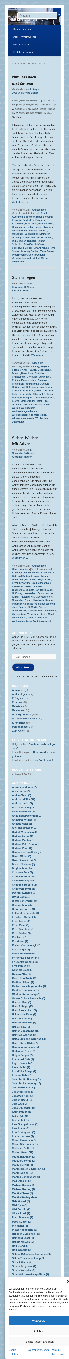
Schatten (35, 397)
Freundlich (18, 383)
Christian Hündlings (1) (25, 876)
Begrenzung (44, 370)
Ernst (15, 583)
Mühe (29, 394)
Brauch (16, 373)
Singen (28, 248)
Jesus (40, 387)
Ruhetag (31, 241)
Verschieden (19, 258)
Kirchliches (18, 722)
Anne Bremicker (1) (23, 811)
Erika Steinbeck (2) (23, 929)
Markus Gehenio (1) (23, 1160)
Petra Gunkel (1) (21, 1221)
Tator (39, 401)
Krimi (38, 390)
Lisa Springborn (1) (23, 1132)
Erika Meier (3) (20, 925)
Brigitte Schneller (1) (24, 868)
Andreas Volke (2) (22, 803)
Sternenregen (23, 277)
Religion (48, 394)
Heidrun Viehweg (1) (24, 1022)
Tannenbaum (19, 610)
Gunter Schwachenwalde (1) (28, 998)
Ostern (28, 600)
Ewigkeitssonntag (41, 583)
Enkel (48, 579)
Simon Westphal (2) (23, 1270)
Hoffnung (31, 387)
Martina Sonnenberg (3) (26, 1176)
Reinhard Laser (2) (23, 1237)
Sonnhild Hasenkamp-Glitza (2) (30, 1274)
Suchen (35, 251)
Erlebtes (17, 702)
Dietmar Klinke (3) (22, 905)
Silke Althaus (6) (21, 1262)
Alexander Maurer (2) (24, 787)
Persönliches (20, 726)
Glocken (37, 586)
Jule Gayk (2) (19, 1103)
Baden (33, 370)
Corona (44, 576)
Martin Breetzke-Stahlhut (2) (28, 1168)
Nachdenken (31, 234)
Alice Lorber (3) (21, 791)
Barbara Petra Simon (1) (26, 844)
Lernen (16, 230)
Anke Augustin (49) (23, 807)
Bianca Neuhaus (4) (23, 864)
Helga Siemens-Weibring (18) (29, 1039)
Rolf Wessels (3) (21, 1250)
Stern (51, 397)
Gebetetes (18, 706)
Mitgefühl (38, 394)
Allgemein (37, 363)
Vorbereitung (19, 614)
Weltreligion (40, 415)
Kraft (31, 390)
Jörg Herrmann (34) (23, 1087)
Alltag (36, 366)
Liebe (22, 394)
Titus (46, 401)
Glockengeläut (20, 590)
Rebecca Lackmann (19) (26, 1233)
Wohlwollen (41, 418)
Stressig (25, 251)
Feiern (28, 586)
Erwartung (24, 583)
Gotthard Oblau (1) (23, 982)
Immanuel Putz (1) (23, 1059)
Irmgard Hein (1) (21, 1075)
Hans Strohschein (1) (24, 1010)
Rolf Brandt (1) (20, 1245)
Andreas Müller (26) (23, 799)
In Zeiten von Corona (24, 718)
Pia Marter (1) (20, 1225)
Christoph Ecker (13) (24, 888)
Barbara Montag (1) (23, 840)
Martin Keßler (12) (22, 1172)
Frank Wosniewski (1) (24, 953)
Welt (29, 258)
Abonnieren (23, 667)
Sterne (51, 248)
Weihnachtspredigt (22, 415)
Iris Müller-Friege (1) (24, 1071)
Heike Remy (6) (21, 1026)
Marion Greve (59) (22, 1152)
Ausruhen (17, 216)
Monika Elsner (30, 92)
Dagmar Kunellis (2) (23, 892)
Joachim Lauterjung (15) (26, 1083)
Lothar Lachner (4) (23, 1136)
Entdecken (28, 220)
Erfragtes (17, 698)
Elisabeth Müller (21, 290)
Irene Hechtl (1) (21, 1067)
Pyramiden (18, 603)
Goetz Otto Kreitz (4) (24, 978)
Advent (16, 572)
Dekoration (18, 579)
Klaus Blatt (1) (20, 1120)
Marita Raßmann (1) (23, 1156)
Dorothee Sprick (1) (23, 909)
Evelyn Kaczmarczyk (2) (26, 945)
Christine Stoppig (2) (24, 884)
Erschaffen (18, 223)
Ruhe (15, 241)
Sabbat (41, 241)
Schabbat (17, 244)
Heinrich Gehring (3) (24, 1034)
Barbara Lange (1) (22, 836)
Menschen (17, 234)
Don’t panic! (46, 760)
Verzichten (50, 610)
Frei (27, 223)
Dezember (31, 579)
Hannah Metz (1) (21, 1002)
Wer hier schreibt (22, 44)
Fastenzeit (17, 586)
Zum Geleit (18, 730)
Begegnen (29, 216)
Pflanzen (35, 237)
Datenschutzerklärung (38, 1350)
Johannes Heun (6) (23, 1091)
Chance (35, 576)
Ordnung (16, 237)
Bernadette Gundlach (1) (26, 852)
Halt (37, 590)
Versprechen (30, 404)
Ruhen (22, 241)
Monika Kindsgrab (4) (24, 1197)
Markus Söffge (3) (22, 1164)
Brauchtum (27, 373)
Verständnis (44, 404)
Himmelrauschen (22, 29)
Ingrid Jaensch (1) (22, 1063)
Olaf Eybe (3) (19, 1205)
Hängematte (18, 227)
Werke (44, 258)
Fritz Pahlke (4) (21, 965)
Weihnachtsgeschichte (24, 411)
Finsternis (43, 380)
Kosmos (48, 227)
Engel (41, 579)
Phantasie (46, 237)
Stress (15, 251)
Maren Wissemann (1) (25, 1144)
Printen (49, 600)
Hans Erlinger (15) (22, 1006)
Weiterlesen (20, 202)
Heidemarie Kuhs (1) (24, 1014)
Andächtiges (39, 210)
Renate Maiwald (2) (23, 1241)
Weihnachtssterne (22, 621)
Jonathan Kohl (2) (22, 1095)
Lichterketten (44, 597)
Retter (15, 397)
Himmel (38, 227)
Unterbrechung (36, 254)
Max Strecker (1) (21, 1181)
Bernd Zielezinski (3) (24, 860)
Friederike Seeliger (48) (25, 957)
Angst (25, 370)
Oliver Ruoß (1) (21, 1213)
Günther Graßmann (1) (25, 990)
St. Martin (33, 607)
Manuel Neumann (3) (24, 1140)
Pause (26, 237)
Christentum (19, 376)
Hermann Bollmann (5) (25, 1047)
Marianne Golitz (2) (23, 1148)
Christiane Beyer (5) (23, 880)
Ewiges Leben (28, 380)
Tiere (43, 251)
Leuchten (48, 390)
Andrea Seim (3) (21, 795)
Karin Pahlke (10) (22, 1112)
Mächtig (33, 230)
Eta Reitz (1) (19, 937)
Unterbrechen (19, 254)
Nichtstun (44, 234)
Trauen (50, 251)
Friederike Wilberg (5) (25, 961)
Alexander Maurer (22, 456)
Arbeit (36, 213)
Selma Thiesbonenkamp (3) (28, 1258)
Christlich (32, 376)
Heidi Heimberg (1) (23, 1018)
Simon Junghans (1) (24, 1266)
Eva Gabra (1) (20, 941)
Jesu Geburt (30, 593)
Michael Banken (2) (23, 1185)
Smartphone (40, 248)
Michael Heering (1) (23, 1189)
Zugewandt (18, 421)
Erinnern (40, 220)
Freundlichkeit (32, 383)
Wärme (16, 408)
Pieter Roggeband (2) (24, 1229)
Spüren (22, 607)
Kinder (15, 597)
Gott (50, 223)
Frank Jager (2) (21, 949)
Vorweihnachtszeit (37, 614)
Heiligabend (18, 387)
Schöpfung (18, 248)
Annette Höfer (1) (22, 823)
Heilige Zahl (46, 590)
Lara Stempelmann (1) (25, 1124)
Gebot (34, 223)
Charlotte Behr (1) (22, 872)
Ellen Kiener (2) (21, 921)
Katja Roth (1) (20, 1116)
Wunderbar (18, 261)
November (18, 600)
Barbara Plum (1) (22, 848)
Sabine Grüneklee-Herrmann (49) (31, 1254)
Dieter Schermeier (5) (24, 901)
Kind (25, 390)
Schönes (39, 244)
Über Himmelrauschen (25, 37)
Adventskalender (30, 572)
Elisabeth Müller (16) (24, 917)
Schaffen (28, 244)
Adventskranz (48, 572)
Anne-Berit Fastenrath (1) (26, 815)
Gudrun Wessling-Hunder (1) (29, 986)
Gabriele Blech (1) (22, 970)
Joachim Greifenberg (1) (26, 1079)
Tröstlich (32, 610)
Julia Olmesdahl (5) (23, 1107)
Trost (40, 610)
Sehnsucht (31, 603)
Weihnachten (28, 408)
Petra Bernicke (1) (22, 1217)
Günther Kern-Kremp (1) (26, 994)
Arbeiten (45, 213)
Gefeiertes (18, 710)
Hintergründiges (21, 569)
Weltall (36, 258)
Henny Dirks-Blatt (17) (25, 1043)
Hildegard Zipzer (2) (23, 1051)
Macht (24, 230)
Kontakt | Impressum (23, 52)
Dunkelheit (44, 376)
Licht (14, 394)
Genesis (42, 223)
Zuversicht (45, 621)
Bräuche (39, 373)
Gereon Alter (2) (21, 974)
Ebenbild (16, 220)
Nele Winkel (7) (21, 1201)
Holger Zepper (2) (22, 1055)
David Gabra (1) (21, 896)
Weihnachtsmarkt (37, 617)
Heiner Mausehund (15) (25, 1030)
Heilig (30, 227)
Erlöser (16, 380)
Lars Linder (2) (20, 1128)
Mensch (43, 230)
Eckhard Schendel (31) (25, 913)
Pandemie (38, 600)
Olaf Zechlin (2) (21, 1209)
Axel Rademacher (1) (24, 827)
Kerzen (49, 593)
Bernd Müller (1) (21, 856)
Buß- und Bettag (21, 576)
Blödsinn (48, 216)
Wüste (51, 614)
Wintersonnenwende (23, 418)
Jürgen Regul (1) (22, 1099)
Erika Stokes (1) (21, 933)
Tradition (16, 404)
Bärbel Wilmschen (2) (24, 832)
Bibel (39, 216)
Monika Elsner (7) (22, 1193)
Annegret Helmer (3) (24, 819)
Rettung (24, 397)
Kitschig (25, 597)
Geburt (45, 383)
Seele (44, 397)
